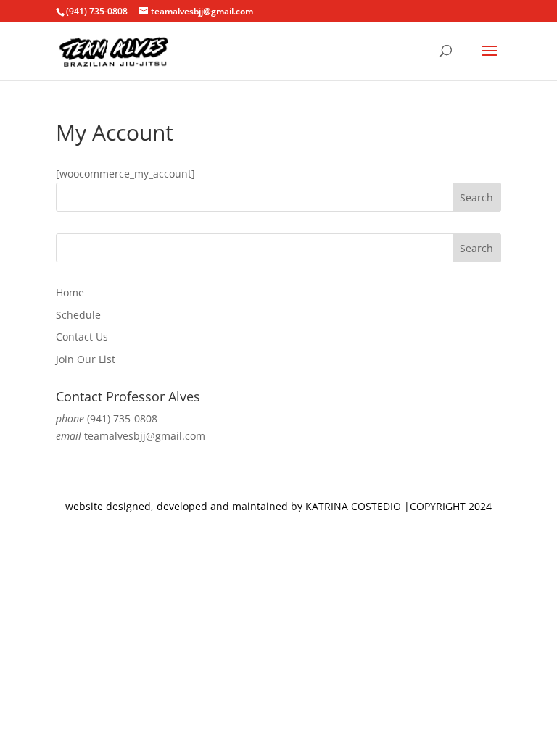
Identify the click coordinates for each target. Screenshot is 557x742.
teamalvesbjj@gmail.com (144, 436)
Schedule (78, 315)
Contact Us (82, 336)
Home (70, 292)
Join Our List (85, 359)
